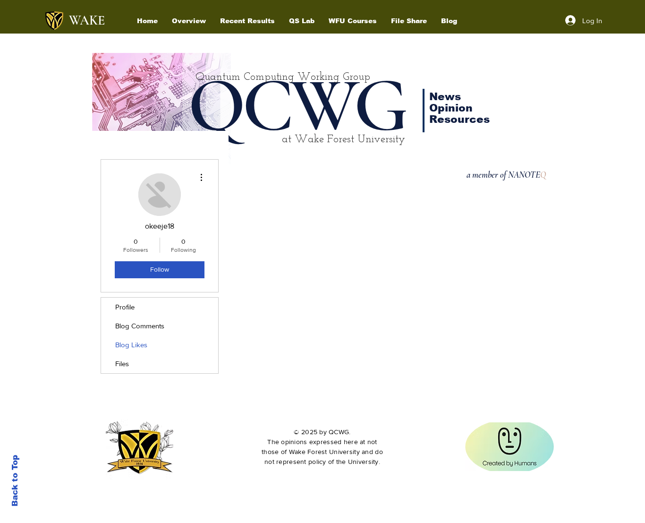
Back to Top (14, 480)
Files (122, 364)
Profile (125, 307)
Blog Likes (131, 345)
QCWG (296, 106)
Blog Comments (139, 326)
